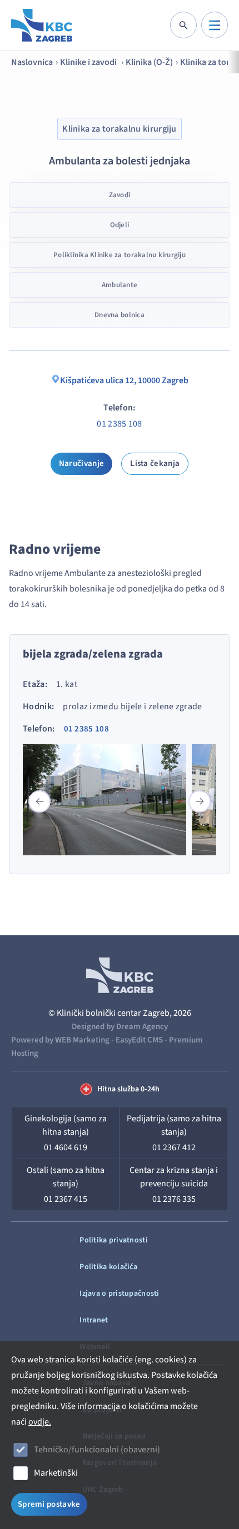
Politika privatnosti (113, 1240)
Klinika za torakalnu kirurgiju (119, 129)
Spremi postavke (49, 1504)
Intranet (93, 1320)
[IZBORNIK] (214, 25)
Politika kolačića (108, 1266)
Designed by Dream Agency (120, 1026)
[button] (199, 801)
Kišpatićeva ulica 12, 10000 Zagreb (124, 380)
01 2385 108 (119, 424)
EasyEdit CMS (139, 1040)
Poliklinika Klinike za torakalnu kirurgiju (119, 255)
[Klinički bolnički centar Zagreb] (41, 25)
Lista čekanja (155, 463)
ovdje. (39, 1422)
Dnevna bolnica (119, 315)
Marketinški (56, 1473)
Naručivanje (81, 463)
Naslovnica (32, 62)
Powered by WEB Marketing (60, 1040)
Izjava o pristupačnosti (119, 1293)
